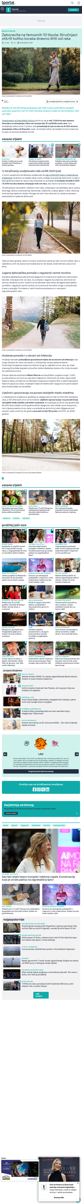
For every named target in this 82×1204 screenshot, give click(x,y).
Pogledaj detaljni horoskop (41, 771)
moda (5, 825)
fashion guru (59, 825)
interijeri (36, 825)
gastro (47, 825)
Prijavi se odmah (11, 813)
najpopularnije (13, 919)
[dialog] (58, 1179)
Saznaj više (59, 1197)
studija (16, 518)
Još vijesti (38, 995)
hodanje (26, 518)
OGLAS (41, 21)
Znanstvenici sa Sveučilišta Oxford (18, 121)
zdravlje (6, 518)
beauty (14, 825)
